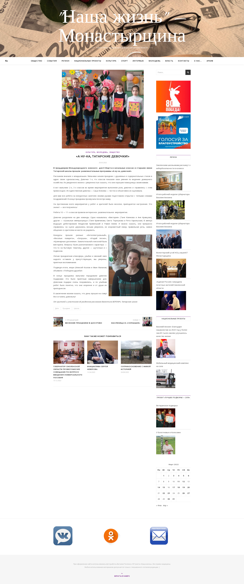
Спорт (124, 61)
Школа (76, 308)
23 (168, 493)
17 (173, 487)
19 (183, 487)
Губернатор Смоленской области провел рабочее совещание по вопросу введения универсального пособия (67, 372)
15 (164, 487)
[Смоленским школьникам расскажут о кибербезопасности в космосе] (169, 180)
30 (168, 499)
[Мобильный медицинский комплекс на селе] (165, 379)
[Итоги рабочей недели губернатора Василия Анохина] (170, 209)
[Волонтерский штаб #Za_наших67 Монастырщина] (171, 268)
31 (173, 499)
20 (188, 487)
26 (183, 493)
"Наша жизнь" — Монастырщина (122, 27)
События (52, 61)
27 (188, 493)
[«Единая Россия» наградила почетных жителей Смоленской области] (171, 300)
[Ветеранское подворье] (165, 418)
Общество (36, 61)
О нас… (198, 61)
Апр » (165, 505)
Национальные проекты (87, 61)
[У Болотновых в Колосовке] (165, 445)
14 (159, 487)
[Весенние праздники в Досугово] (58, 321)
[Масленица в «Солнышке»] (147, 321)
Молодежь (155, 61)
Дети (57, 308)
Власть (169, 61)
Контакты (183, 61)
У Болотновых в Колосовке (168, 432)
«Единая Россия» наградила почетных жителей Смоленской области (170, 284)
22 (164, 493)
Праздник (66, 308)
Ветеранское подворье (167, 405)
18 (178, 487)
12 (183, 481)
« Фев (159, 505)
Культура (111, 61)
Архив (210, 61)
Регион (65, 61)
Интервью (138, 61)
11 (178, 481)
